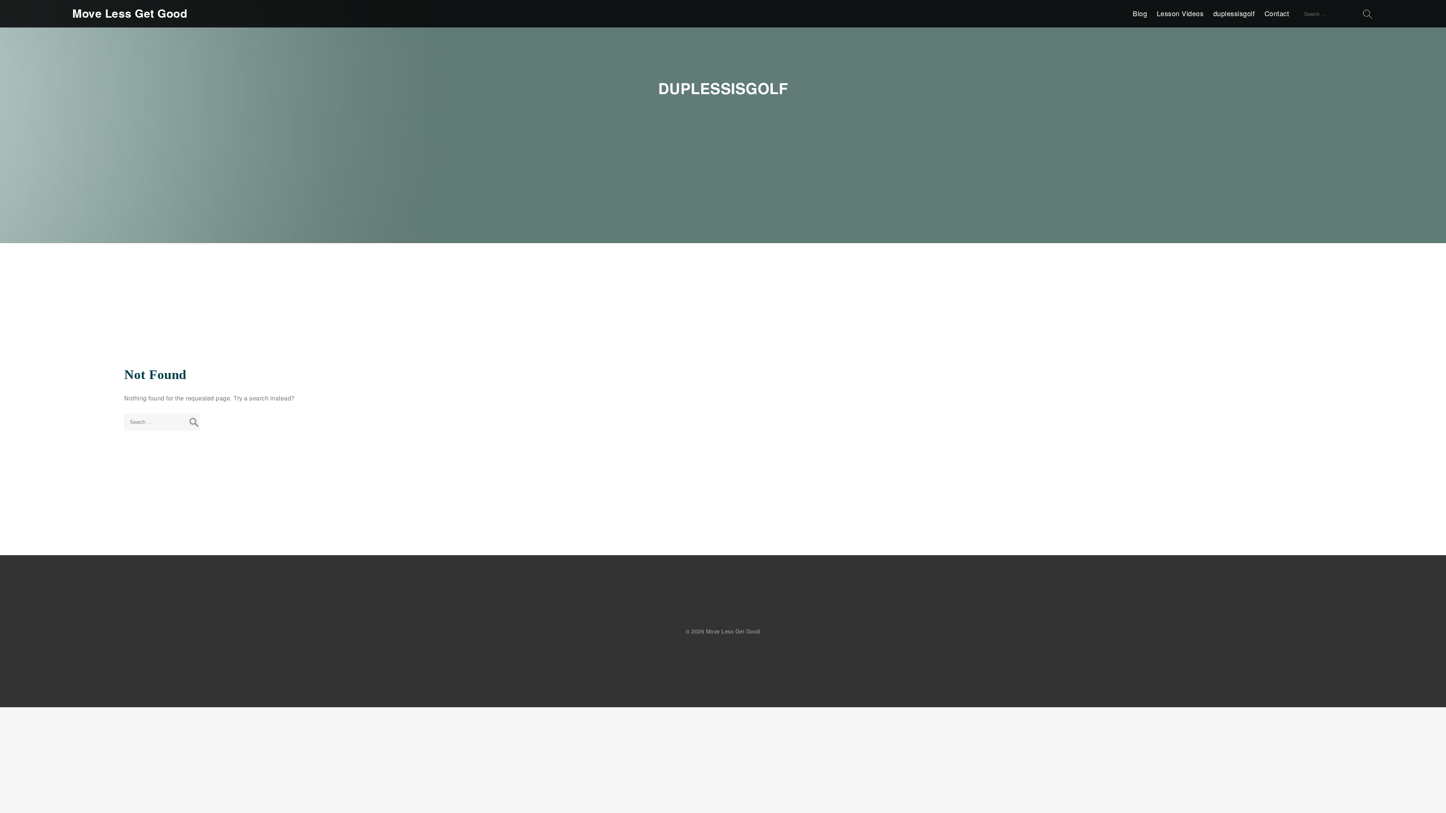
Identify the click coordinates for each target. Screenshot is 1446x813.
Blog (1140, 13)
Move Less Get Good (129, 13)
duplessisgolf (1234, 13)
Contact (1276, 13)
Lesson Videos (1180, 13)
